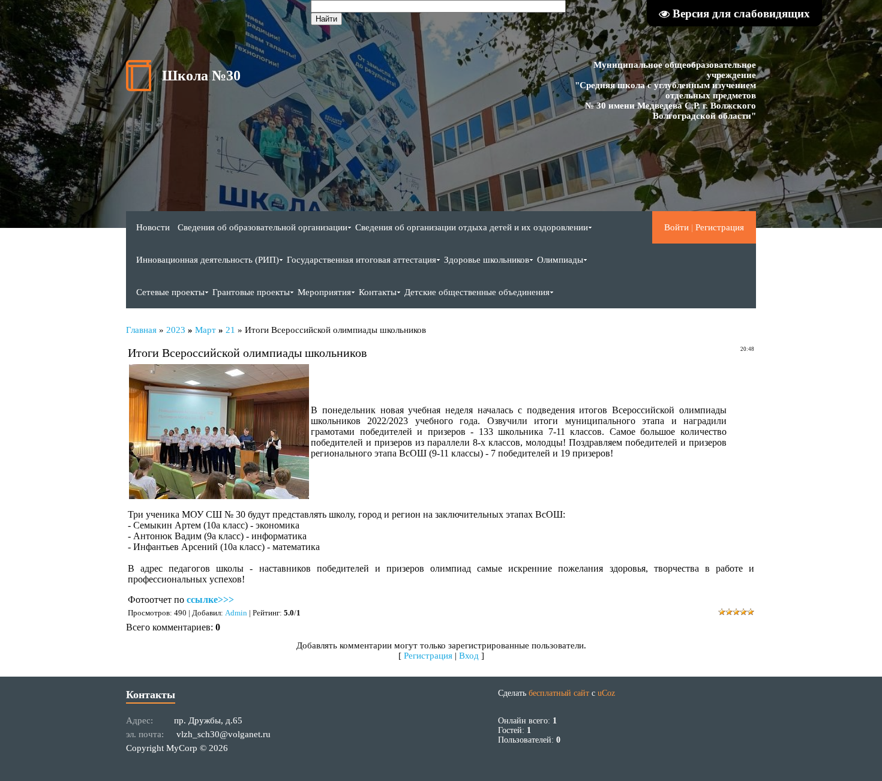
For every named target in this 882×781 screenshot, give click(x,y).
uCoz (606, 693)
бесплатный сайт (559, 693)
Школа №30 (201, 75)
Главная (141, 330)
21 (230, 330)
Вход (469, 655)
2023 (175, 330)
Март (205, 330)
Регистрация (719, 227)
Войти (676, 227)
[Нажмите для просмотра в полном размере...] (219, 496)
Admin (236, 612)
